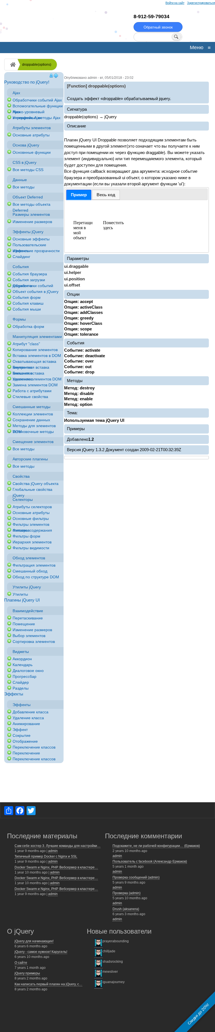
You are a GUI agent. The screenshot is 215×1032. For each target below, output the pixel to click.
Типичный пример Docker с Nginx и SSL (46, 856)
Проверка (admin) (127, 893)
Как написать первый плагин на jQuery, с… (48, 984)
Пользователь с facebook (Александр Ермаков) (150, 861)
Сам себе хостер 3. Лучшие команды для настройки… (58, 846)
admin (53, 851)
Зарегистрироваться (201, 2)
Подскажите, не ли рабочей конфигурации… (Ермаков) (156, 846)
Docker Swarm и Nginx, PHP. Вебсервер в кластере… (56, 867)
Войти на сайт (174, 2)
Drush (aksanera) (126, 909)
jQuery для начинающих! (34, 941)
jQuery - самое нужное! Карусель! (41, 952)
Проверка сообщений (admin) (136, 877)
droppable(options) (36, 65)
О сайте (21, 963)
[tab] (78, 195)
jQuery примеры (27, 973)
